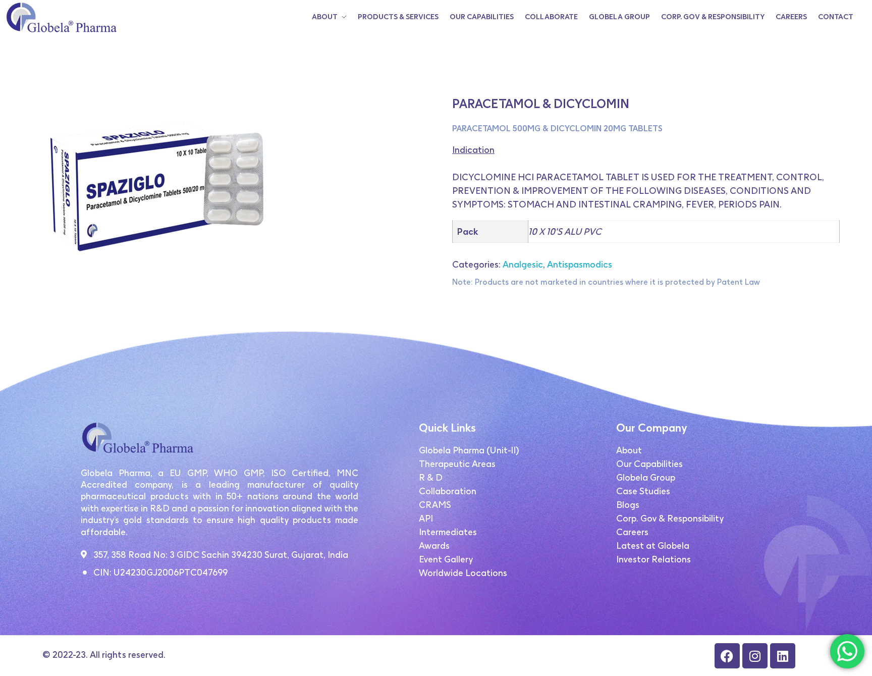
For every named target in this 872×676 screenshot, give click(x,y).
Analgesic (523, 264)
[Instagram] (755, 655)
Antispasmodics (579, 264)
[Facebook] (727, 655)
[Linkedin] (782, 655)
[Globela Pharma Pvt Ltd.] (61, 17)
